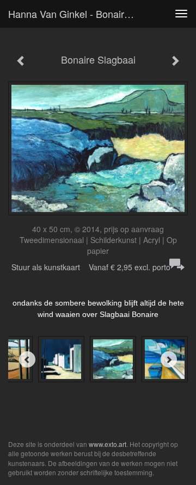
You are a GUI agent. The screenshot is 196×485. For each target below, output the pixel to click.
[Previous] (27, 359)
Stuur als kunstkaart (90, 267)
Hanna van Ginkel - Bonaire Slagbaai (75, 14)
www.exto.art (107, 444)
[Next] (169, 359)
